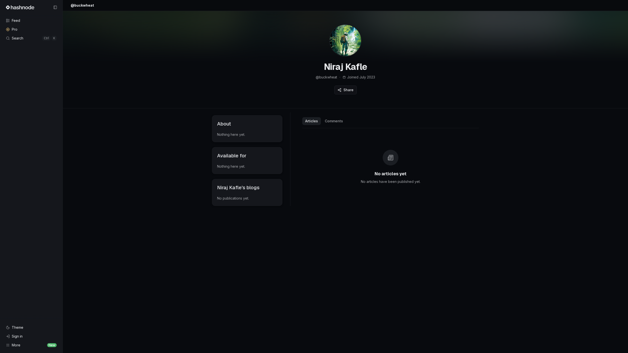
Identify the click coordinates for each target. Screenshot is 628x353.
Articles (311, 121)
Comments (334, 121)
